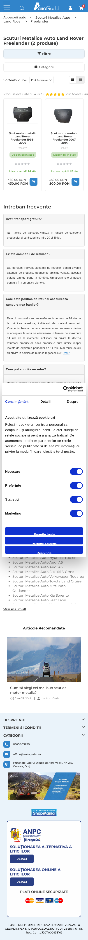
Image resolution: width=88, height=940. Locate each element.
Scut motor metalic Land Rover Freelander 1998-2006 (22, 138)
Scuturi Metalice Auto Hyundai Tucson (44, 557)
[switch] (76, 486)
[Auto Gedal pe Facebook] (44, 786)
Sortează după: (15, 80)
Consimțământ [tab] (16, 401)
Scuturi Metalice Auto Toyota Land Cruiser (47, 581)
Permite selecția (44, 543)
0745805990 (21, 744)
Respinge (44, 552)
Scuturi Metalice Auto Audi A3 (37, 567)
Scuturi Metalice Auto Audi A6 (37, 562)
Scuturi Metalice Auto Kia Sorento (40, 595)
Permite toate (44, 534)
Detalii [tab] (45, 401)
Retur (66, 353)
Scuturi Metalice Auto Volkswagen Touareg (48, 576)
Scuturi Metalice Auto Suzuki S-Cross (43, 572)
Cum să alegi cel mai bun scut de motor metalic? (38, 690)
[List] (81, 80)
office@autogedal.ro (27, 754)
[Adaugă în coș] (33, 182)
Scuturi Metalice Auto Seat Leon (39, 600)
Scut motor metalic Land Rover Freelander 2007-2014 (64, 138)
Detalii (22, 858)
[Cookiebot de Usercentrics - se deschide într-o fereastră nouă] (63, 389)
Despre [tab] (72, 401)
